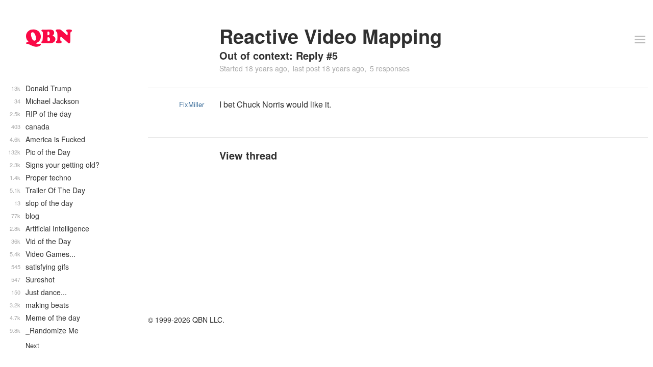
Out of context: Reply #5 (278, 55)
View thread (248, 155)
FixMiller (191, 104)
